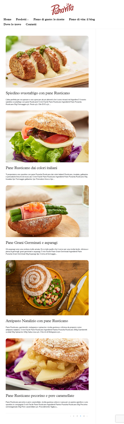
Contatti (31, 25)
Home (7, 20)
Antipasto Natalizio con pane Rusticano (37, 321)
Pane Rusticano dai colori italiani (31, 168)
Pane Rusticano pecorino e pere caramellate (40, 396)
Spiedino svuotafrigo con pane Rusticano (38, 93)
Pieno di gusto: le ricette (49, 20)
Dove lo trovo (12, 25)
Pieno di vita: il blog (82, 20)
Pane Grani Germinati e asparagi (31, 243)
